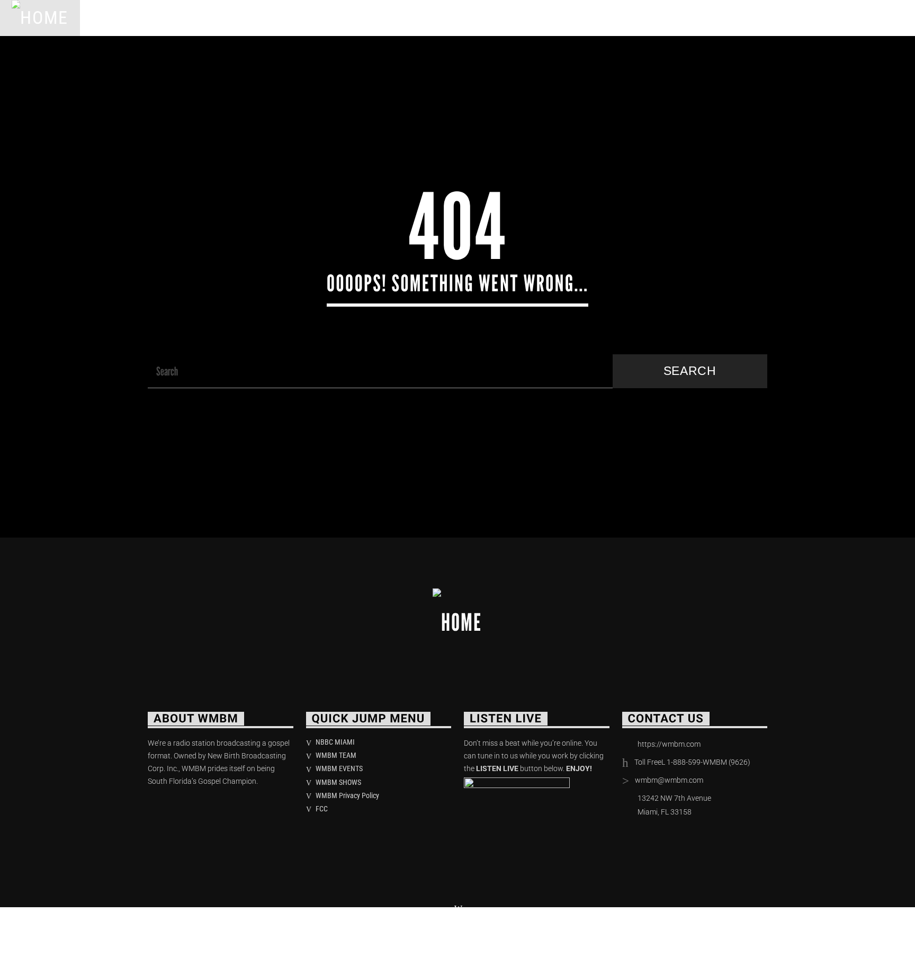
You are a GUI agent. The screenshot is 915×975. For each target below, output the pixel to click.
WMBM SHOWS (338, 782)
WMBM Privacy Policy (347, 795)
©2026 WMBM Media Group (210, 937)
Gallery (475, 18)
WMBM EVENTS (339, 768)
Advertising (402, 18)
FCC (322, 808)
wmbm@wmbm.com (669, 780)
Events (333, 18)
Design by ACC (313, 937)
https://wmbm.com (669, 744)
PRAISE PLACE (260, 18)
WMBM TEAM (336, 755)
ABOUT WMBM (175, 18)
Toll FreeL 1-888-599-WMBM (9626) (692, 762)
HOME (107, 18)
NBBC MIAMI (335, 742)
